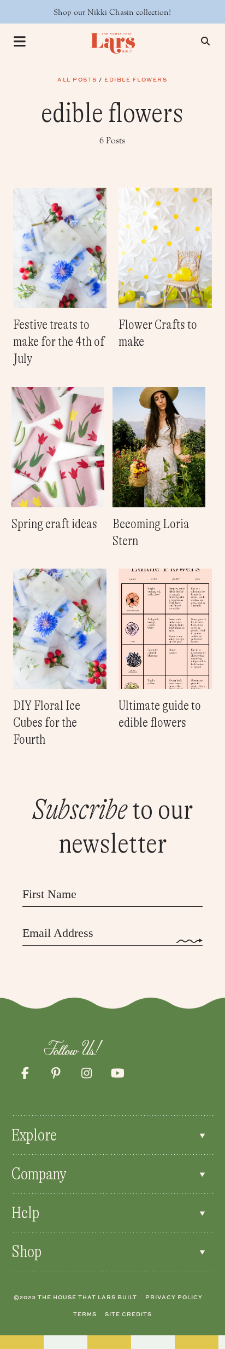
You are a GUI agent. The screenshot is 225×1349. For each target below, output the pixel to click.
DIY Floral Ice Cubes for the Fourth (46, 722)
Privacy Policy (174, 1297)
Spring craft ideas (54, 524)
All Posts (77, 79)
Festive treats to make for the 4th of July (58, 341)
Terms (85, 1314)
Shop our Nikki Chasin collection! (112, 12)
